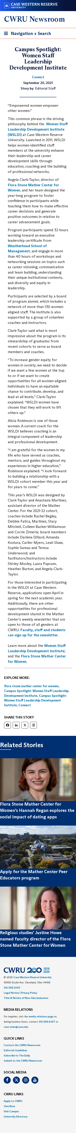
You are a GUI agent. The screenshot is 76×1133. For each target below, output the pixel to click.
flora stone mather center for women (31, 686)
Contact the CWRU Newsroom (22, 1045)
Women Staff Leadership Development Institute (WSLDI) (38, 129)
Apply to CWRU (13, 1101)
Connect (24, 705)
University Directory (15, 1116)
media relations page (41, 1016)
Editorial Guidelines (15, 1050)
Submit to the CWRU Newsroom (23, 1060)
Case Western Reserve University (32, 977)
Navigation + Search (26, 35)
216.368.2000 (12, 987)
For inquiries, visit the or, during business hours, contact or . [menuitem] (31, 1021)
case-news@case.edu (16, 1026)
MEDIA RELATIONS (18, 1010)
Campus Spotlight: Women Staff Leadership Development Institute (35, 700)
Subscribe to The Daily (17, 1055)
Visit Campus (11, 1111)
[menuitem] (38, 1045)
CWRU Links (13, 1094)
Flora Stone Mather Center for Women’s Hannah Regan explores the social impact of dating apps (37, 810)
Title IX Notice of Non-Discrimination (26, 998)
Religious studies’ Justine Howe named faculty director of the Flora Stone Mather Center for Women (35, 939)
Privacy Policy (29, 992)
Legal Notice (11, 992)
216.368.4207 (47, 1021)
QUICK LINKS (14, 1039)
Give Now (9, 1106)
